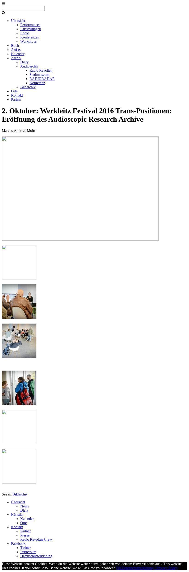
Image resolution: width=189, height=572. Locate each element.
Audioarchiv (29, 66)
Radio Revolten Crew (36, 539)
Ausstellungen (30, 29)
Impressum (28, 552)
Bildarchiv (27, 87)
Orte (14, 91)
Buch (15, 45)
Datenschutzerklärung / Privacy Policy (150, 568)
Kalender (17, 54)
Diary (24, 62)
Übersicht (18, 21)
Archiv (16, 58)
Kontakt (17, 95)
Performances (30, 25)
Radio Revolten (41, 70)
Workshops (28, 41)
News (24, 506)
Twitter (25, 548)
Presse (25, 535)
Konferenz (37, 83)
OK (119, 568)
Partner (16, 99)
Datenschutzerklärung (36, 556)
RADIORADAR (42, 79)
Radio (24, 33)
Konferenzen (29, 37)
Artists (16, 50)
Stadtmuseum (39, 75)
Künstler (17, 514)
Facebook (18, 543)
